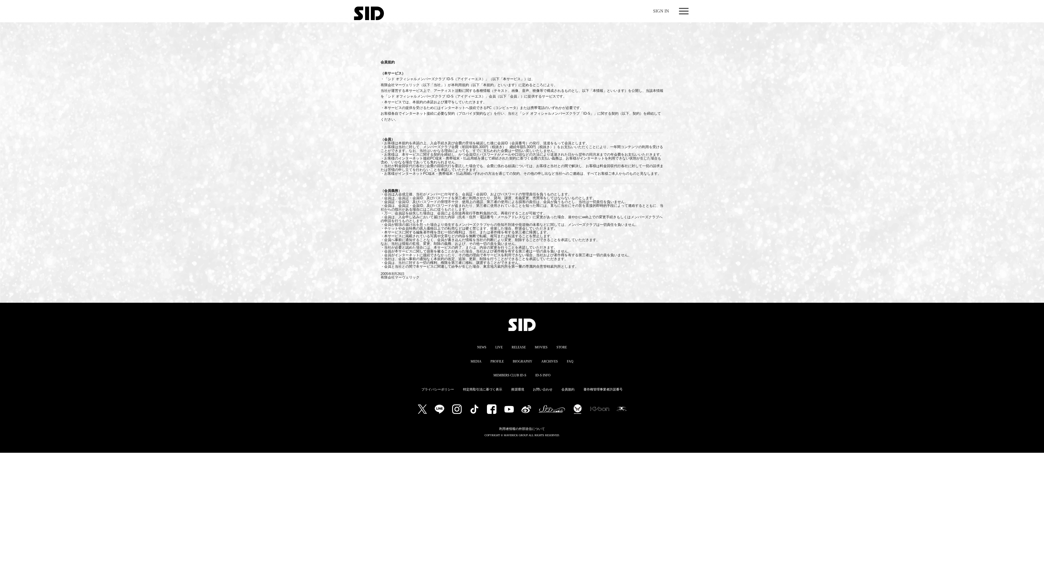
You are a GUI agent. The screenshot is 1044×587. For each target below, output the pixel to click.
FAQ (570, 361)
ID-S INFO (543, 375)
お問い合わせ (542, 389)
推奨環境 (517, 389)
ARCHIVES (549, 361)
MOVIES (541, 347)
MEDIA (476, 361)
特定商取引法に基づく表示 (482, 389)
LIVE (499, 347)
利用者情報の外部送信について (522, 428)
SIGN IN (661, 11)
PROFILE (497, 361)
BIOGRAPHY (522, 361)
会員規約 (567, 389)
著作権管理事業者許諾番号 (603, 389)
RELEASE (519, 347)
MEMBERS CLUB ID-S (509, 375)
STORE (562, 347)
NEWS (481, 347)
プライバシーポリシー (437, 389)
